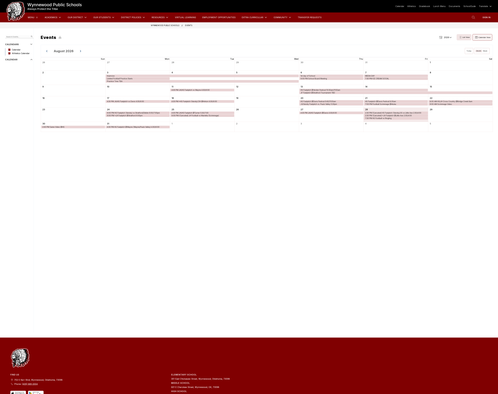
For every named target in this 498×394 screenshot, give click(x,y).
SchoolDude (469, 6)
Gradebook (424, 6)
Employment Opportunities (219, 17)
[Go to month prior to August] (47, 51)
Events (188, 25)
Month (478, 51)
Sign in (486, 17)
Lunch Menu (439, 6)
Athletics (411, 6)
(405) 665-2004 (30, 384)
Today (468, 51)
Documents (454, 6)
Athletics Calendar (21, 53)
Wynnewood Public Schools (165, 25)
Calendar (399, 6)
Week (485, 51)
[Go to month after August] (81, 51)
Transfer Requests (309, 17)
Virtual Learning (185, 17)
